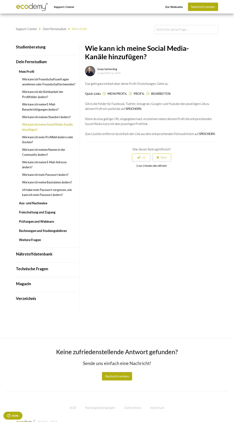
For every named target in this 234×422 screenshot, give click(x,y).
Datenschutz (132, 407)
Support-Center (64, 6)
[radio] (141, 157)
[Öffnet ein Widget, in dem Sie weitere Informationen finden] (12, 416)
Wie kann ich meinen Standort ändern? (46, 117)
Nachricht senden (203, 7)
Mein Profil (79, 29)
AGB (73, 407)
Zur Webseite (174, 6)
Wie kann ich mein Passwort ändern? (45, 174)
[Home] (32, 7)
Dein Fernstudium (54, 29)
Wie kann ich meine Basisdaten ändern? (47, 182)
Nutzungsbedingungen (100, 407)
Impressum (157, 407)
